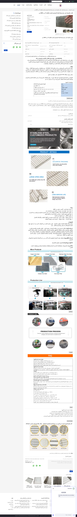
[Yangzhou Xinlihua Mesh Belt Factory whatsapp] (17, 47)
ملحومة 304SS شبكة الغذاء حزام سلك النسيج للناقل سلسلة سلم (29, 486)
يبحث (50, 1)
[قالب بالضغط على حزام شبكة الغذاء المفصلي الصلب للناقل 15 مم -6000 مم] (64, 22)
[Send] (53, 515)
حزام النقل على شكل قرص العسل (14, 25)
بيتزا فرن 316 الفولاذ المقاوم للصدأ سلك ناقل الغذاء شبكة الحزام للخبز (47, 486)
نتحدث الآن (66, 1)
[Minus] (53, 488)
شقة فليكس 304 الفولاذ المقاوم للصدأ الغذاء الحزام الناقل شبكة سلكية (67, 486)
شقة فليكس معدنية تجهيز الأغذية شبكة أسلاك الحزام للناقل (57, 486)
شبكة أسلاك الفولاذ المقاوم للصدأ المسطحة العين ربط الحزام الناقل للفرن (21, 501)
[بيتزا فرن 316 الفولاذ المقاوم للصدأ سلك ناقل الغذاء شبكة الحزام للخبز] (47, 480)
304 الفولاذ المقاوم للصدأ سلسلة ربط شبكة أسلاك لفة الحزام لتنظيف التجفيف (40, 504)
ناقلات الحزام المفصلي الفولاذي (65, 453)
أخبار (45, 4)
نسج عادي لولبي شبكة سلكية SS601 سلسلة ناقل (40, 501)
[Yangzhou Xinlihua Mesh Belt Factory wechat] (14, 47)
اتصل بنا (41, 4)
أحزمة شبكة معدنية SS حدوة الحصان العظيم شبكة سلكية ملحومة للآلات (37, 486)
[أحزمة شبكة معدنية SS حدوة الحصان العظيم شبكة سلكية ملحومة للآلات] (38, 480)
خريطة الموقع (10, 509)
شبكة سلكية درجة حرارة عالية (15, 20)
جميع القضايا (50, 4)
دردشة (29, 31)
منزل (14, 4)
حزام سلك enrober (58, 453)
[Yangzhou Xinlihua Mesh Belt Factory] (60, 5)
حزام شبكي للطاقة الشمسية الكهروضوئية (12, 30)
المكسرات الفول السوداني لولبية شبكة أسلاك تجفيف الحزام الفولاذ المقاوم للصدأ (40, 507)
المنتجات (18, 4)
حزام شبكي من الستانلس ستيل (14, 15)
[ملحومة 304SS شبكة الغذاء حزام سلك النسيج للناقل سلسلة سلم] (29, 480)
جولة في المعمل (29, 4)
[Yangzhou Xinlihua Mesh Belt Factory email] (20, 47)
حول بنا (23, 4)
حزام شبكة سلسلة (17, 34)
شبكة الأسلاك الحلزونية (16, 18)
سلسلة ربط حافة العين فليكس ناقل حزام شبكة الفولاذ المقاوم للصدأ (22, 504)
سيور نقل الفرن (17, 39)
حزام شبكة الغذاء (65, 9)
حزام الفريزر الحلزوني (16, 36)
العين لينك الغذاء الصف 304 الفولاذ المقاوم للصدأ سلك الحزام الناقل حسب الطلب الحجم (21, 507)
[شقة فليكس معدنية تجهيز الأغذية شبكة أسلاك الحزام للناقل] (57, 480)
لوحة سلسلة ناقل (17, 28)
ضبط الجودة (36, 4)
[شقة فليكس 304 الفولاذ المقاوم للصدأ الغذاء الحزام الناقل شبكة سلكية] (67, 480)
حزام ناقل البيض (52, 453)
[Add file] (74, 515)
